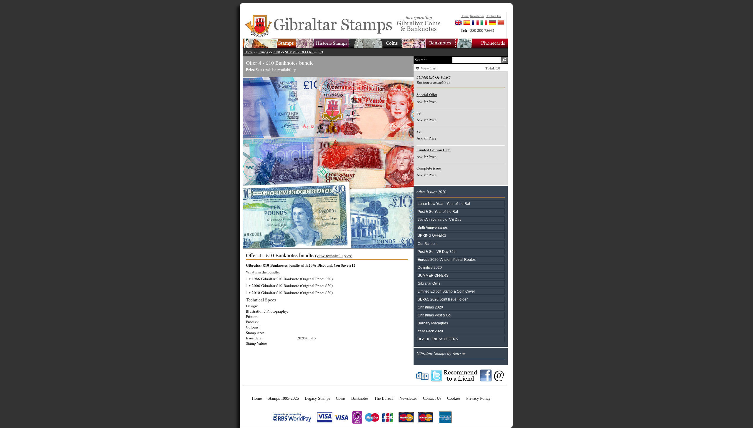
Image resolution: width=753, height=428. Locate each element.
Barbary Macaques (433, 323)
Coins (340, 398)
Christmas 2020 (430, 307)
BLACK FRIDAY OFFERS (438, 339)
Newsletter (408, 398)
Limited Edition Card (434, 149)
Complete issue (429, 168)
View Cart (429, 68)
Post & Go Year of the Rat (438, 211)
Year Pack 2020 (430, 331)
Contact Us (432, 398)
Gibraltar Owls (429, 283)
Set (321, 52)
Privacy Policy (478, 398)
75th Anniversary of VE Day (439, 219)
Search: (421, 59)
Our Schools (427, 243)
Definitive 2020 (430, 267)
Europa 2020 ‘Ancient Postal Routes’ (447, 259)
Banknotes (359, 398)
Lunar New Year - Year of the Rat (444, 203)
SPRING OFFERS (432, 235)
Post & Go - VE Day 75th (437, 251)
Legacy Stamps (317, 398)
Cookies (453, 398)
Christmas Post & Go (434, 315)
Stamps (263, 52)
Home (248, 52)
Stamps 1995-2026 (283, 398)
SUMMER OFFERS (299, 52)
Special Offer (427, 94)
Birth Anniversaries (433, 227)
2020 (276, 52)
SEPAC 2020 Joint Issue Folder (443, 299)
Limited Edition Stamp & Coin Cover (446, 291)
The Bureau (384, 398)
